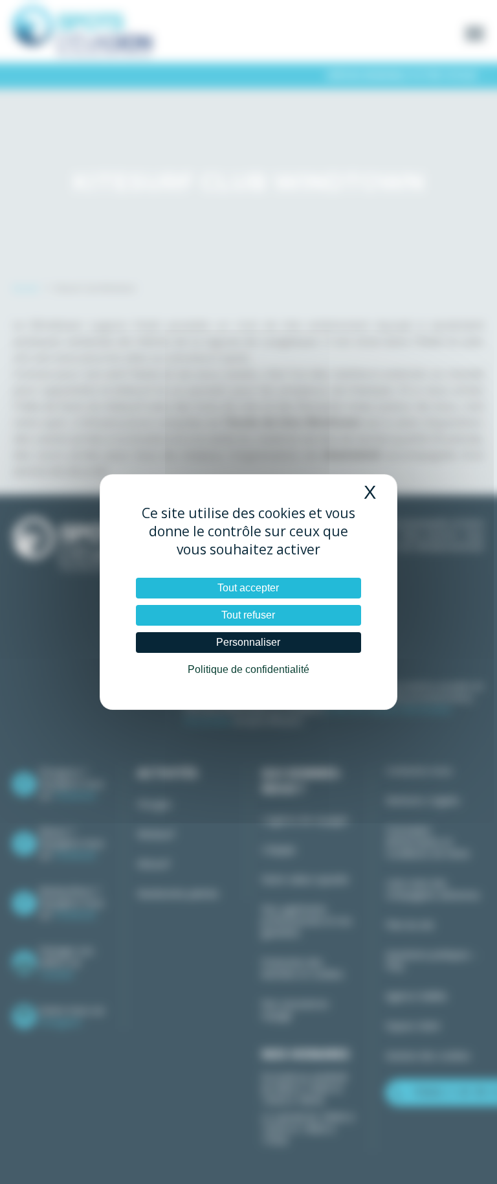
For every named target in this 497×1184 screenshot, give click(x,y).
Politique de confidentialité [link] (248, 669)
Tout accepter (248, 587)
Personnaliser (248, 642)
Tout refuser (248, 614)
